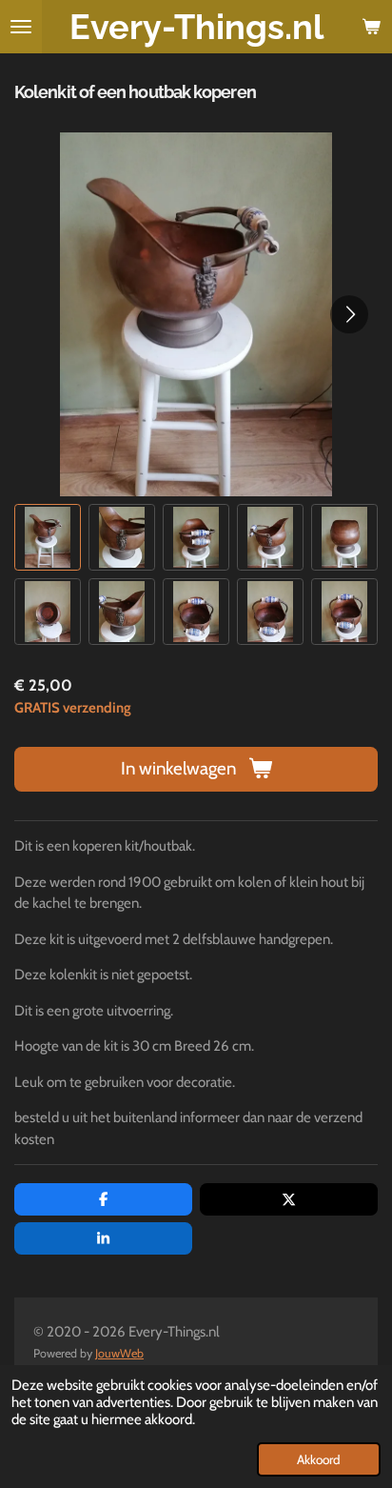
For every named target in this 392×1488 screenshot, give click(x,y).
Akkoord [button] (319, 1459)
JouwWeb (119, 1353)
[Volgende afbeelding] (349, 314)
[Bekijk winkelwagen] (371, 26)
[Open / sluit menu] (21, 26)
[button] (47, 537)
